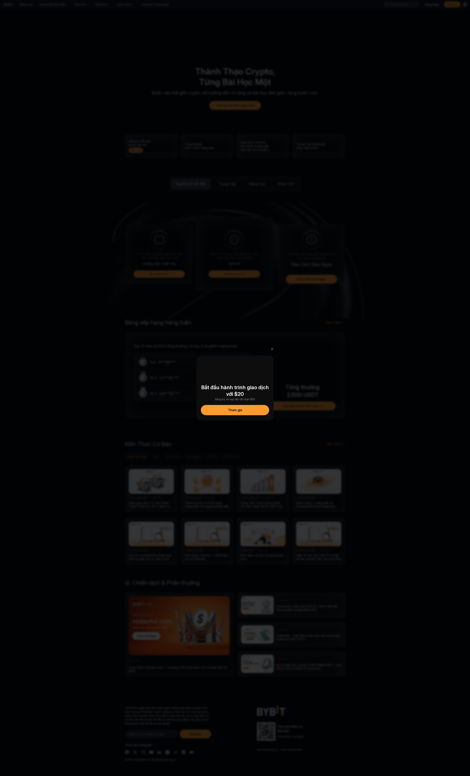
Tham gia (235, 410)
